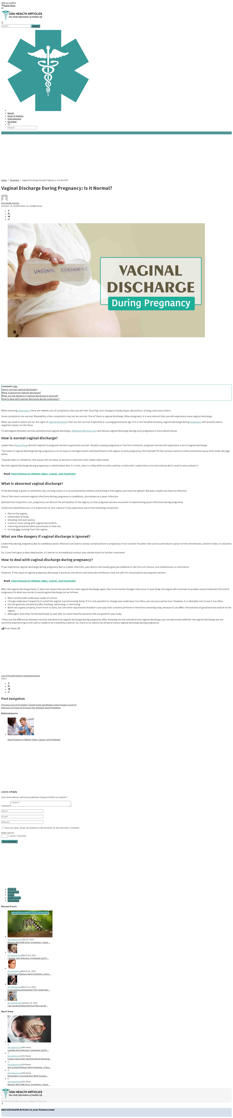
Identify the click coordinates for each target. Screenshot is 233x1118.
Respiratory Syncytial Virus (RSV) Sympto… (28, 1075)
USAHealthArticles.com (84, 430)
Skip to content (8, 2)
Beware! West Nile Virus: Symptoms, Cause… (29, 942)
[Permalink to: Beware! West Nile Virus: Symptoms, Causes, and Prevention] (30, 936)
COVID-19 (12, 889)
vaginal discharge (58, 421)
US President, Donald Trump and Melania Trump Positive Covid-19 (38, 704)
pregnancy (23, 410)
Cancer (11, 895)
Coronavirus (13, 892)
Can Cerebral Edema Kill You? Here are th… (28, 1005)
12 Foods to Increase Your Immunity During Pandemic (31, 707)
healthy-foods (14, 897)
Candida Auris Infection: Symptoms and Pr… (28, 958)
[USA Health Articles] (22, 20)
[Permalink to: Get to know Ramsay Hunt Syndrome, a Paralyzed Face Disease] (12, 968)
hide (15, 386)
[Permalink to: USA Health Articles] (4, 200)
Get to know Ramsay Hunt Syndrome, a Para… (29, 974)
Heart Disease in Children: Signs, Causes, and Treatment (34, 739)
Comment (5, 805)
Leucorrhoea (7, 675)
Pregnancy (18, 675)
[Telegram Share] (9, 216)
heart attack (13, 900)
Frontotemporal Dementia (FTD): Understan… (29, 989)
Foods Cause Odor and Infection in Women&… (29, 1058)
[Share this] (9, 211)
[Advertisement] (96, 156)
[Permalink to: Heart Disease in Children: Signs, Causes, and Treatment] (21, 734)
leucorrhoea (21, 445)
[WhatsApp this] (9, 219)
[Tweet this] (9, 213)
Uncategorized (15, 939)
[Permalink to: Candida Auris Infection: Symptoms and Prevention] (12, 952)
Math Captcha (7, 832)
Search (35, 26)
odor (18, 529)
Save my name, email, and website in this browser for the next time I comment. (42, 827)
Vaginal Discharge (31, 675)
